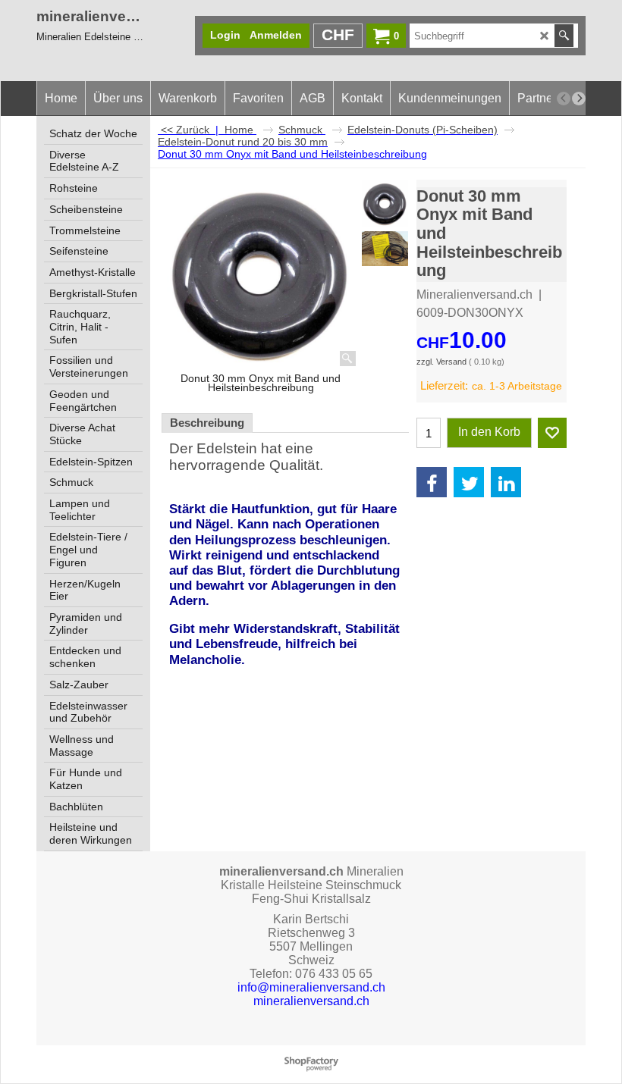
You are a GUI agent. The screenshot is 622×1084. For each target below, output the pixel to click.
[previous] (563, 98)
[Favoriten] (552, 432)
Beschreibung (207, 423)
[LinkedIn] (506, 482)
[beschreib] (385, 248)
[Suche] (563, 35)
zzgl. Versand (441, 361)
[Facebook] (431, 482)
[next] (579, 98)
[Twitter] (469, 482)
